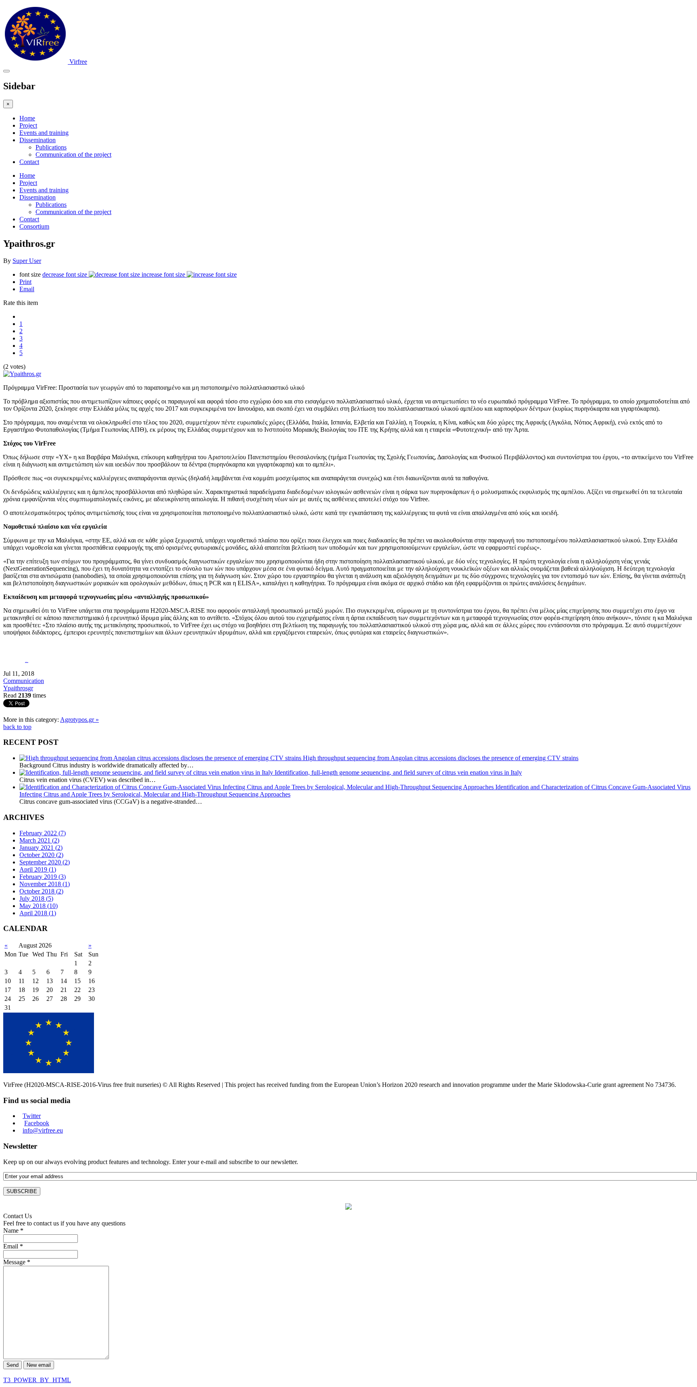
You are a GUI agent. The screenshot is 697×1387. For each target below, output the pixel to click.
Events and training (44, 132)
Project (28, 125)
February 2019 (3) (42, 876)
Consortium (34, 226)
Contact (29, 161)
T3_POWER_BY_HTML (37, 1379)
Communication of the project (73, 154)
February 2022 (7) (42, 833)
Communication (23, 680)
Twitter (32, 1115)
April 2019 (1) (37, 869)
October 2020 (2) (41, 854)
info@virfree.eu (43, 1130)
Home (27, 118)
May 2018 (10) (38, 905)
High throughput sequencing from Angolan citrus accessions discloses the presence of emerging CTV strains (440, 757)
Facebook (36, 1123)
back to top (17, 726)
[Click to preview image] (22, 373)
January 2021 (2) (41, 847)
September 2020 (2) (44, 862)
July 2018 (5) (36, 898)
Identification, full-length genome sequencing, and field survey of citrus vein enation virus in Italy (398, 772)
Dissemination (37, 140)
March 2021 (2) (39, 840)
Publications (51, 147)
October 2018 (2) (41, 891)
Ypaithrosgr (18, 688)
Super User (27, 260)
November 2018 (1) (44, 884)
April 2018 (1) (37, 913)
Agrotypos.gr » (79, 719)
